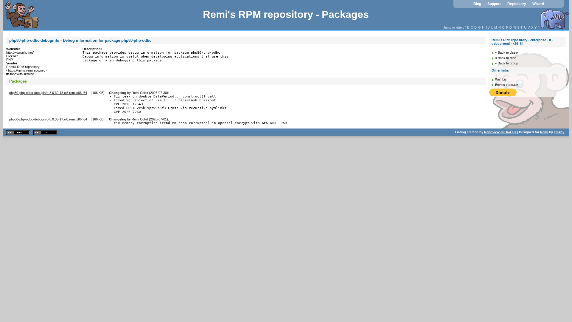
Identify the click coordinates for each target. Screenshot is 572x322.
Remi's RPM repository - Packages (286, 14)
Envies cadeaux (506, 84)
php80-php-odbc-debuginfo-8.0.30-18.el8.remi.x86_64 (48, 93)
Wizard (538, 4)
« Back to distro (506, 52)
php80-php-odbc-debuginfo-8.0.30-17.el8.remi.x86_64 (48, 119)
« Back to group (506, 63)
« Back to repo (505, 58)
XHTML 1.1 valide (18, 132)
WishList (501, 79)
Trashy (559, 132)
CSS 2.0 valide (45, 132)
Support (494, 4)
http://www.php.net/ (20, 52)
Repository (516, 4)
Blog (477, 4)
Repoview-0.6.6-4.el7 (500, 132)
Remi (544, 132)
